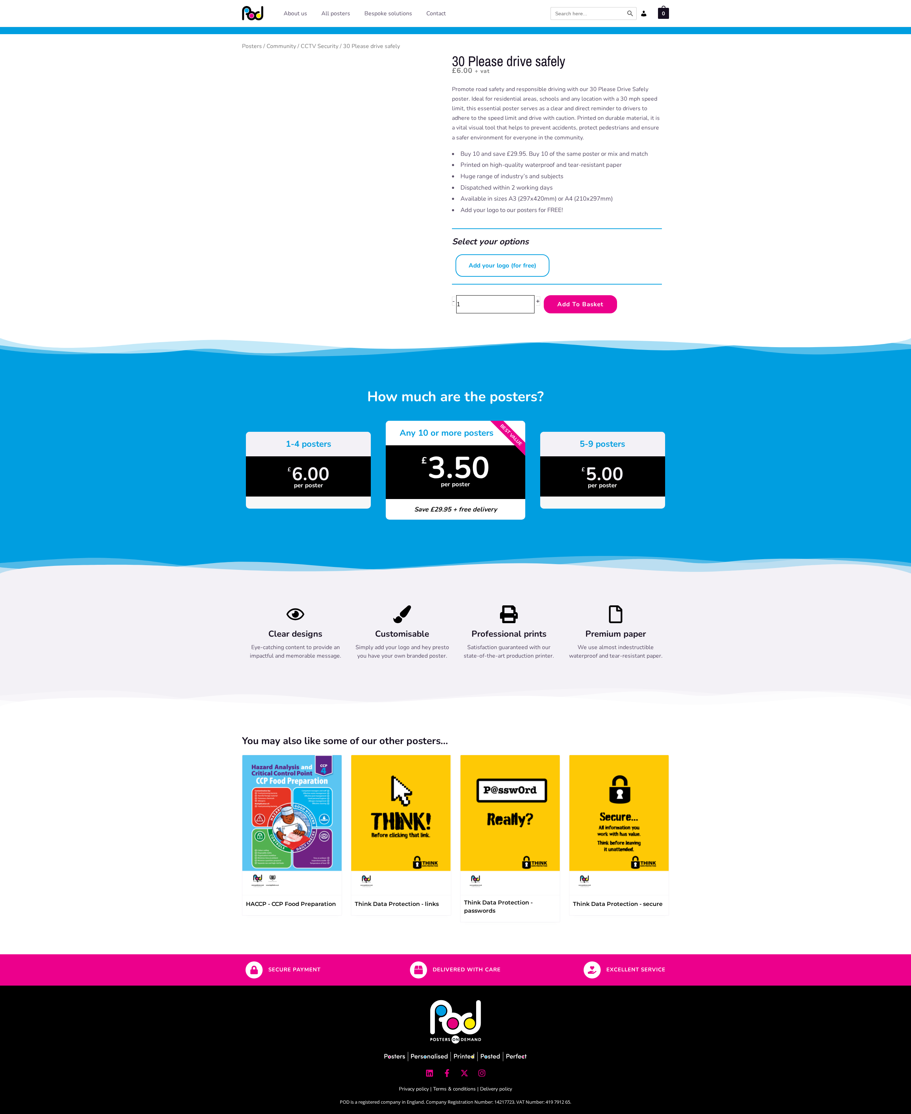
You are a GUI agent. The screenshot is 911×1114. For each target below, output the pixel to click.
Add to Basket (580, 304)
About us (295, 13)
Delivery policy (496, 1089)
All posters (335, 13)
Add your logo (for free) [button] (502, 265)
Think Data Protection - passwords (498, 906)
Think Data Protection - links (397, 904)
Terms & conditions (454, 1089)
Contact (436, 13)
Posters (252, 46)
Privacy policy (414, 1089)
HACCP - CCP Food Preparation (291, 904)
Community (281, 46)
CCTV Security (319, 46)
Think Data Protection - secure (618, 904)
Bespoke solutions (388, 13)
